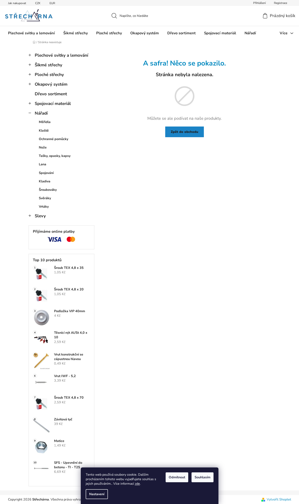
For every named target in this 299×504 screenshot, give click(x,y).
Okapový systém (51, 84)
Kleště (44, 130)
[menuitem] (31, 33)
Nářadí (41, 113)
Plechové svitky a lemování (61, 55)
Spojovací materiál (53, 103)
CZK (37, 3)
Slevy (40, 216)
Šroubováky (48, 190)
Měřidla (45, 122)
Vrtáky (44, 206)
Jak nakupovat (17, 3)
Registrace (280, 3)
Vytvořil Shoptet (279, 499)
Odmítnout (177, 477)
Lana (42, 164)
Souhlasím (202, 477)
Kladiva (44, 181)
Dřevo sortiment (51, 94)
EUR (52, 3)
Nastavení (96, 494)
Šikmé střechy (48, 65)
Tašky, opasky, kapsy (54, 156)
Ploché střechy (49, 74)
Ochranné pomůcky (53, 139)
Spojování (46, 173)
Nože (43, 147)
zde (137, 483)
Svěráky (45, 198)
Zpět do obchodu (184, 132)
